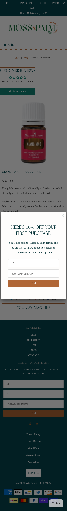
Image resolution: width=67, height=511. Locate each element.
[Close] (61, 217)
